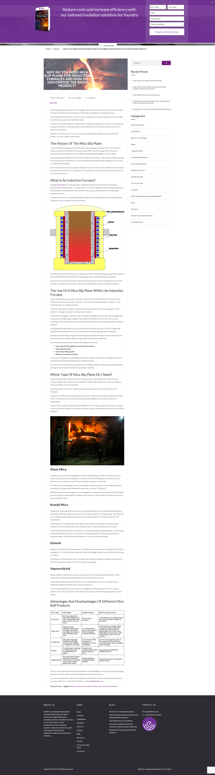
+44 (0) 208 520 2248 (152, 715)
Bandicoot (156, 769)
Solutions (80, 723)
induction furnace (59, 185)
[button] (212, 2)
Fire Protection (137, 183)
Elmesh (53, 549)
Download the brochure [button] (167, 31)
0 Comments (90, 98)
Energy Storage (137, 177)
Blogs (56, 49)
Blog (78, 734)
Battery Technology (139, 138)
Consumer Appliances (139, 157)
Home (48, 49)
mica (74, 113)
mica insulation (92, 686)
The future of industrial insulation (147, 80)
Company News (137, 151)
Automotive (136, 131)
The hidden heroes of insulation (146, 95)
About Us (80, 727)
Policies (80, 741)
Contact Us (81, 751)
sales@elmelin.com (96, 681)
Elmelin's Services (138, 170)
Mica (133, 203)
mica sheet (102, 686)
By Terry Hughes (74, 98)
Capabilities (81, 719)
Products (80, 715)
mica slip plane (112, 686)
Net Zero (134, 209)
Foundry (134, 190)
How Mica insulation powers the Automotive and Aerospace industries (151, 102)
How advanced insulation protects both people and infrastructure (149, 88)
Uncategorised (137, 222)
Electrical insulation (139, 164)
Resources (81, 738)
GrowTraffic (166, 769)
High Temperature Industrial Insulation (146, 196)
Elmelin (96, 671)
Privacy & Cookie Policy (83, 746)
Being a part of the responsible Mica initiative (152, 109)
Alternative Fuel (137, 125)
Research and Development (142, 216)
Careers (80, 730)
